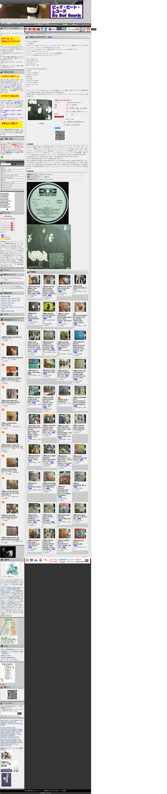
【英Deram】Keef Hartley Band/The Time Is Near (49, 315)
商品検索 (3, 162)
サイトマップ (85, 24)
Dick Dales (11, 723)
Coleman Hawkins (11, 730)
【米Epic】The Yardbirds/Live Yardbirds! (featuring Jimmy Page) (34, 518)
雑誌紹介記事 (8, 293)
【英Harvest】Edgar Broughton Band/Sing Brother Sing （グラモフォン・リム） (49, 459)
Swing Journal (7, 305)
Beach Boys (5, 720)
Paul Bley (4, 739)
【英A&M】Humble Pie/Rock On (11, 337)
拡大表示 (41, 123)
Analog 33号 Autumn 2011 (11, 300)
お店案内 (63, 790)
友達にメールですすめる (73, 124)
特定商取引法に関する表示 (51, 790)
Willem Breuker (11, 742)
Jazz (3, 168)
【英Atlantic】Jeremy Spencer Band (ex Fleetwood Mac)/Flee (48, 518)
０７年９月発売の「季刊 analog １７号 (12, 591)
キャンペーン (8, 283)
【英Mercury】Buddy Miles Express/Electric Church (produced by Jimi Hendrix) (79, 401)
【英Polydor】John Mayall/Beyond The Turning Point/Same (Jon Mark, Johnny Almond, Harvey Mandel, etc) (34, 431)
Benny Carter (10, 732)
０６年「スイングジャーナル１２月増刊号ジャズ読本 (12, 596)
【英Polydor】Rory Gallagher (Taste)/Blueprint (64, 516)
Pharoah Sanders (12, 740)
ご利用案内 (65, 24)
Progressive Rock (8, 182)
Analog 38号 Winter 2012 (11, 298)
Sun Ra (8, 745)
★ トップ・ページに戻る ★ (10, 659)
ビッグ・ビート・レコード (15, 19)
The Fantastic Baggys (11, 721)
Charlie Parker (6, 727)
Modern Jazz (6, 170)
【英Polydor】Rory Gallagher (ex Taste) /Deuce (34, 457)
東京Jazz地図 (6, 296)
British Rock (7, 187)
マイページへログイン (52, 24)
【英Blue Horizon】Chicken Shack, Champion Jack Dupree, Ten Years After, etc (49, 429)
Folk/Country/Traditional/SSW (13, 189)
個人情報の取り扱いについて (33, 790)
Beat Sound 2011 (8, 311)
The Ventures (14, 720)
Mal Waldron (12, 739)
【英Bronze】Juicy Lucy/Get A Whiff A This (80, 516)
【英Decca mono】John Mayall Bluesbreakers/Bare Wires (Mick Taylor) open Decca (65, 317)
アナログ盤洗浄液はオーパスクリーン (12, 649)
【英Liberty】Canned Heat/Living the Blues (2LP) (64, 288)
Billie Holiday (13, 737)
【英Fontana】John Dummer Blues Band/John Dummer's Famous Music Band (34, 290)
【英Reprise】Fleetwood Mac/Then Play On (80, 457)
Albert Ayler (9, 744)
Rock (3, 180)
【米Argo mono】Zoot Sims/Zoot (12, 357)
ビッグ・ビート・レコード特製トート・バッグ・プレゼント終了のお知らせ (12, 287)
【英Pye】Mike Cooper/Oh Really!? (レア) (80, 287)
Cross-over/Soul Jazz (10, 175)
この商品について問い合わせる (75, 121)
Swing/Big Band (7, 177)
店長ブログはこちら (6, 615)
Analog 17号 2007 (8, 302)
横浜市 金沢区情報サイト (9, 657)
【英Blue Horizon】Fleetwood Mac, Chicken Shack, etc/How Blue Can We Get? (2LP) (79, 374)
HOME (26, 33)
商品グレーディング (9, 274)
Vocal (4, 173)
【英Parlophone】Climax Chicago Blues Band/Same (79, 427)
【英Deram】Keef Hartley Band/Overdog (78, 542)
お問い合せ (75, 24)
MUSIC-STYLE (6, 655)
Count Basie (12, 729)
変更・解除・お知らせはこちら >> (11, 716)
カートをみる (38, 24)
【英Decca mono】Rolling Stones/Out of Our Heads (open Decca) (10, 493)
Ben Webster (12, 734)
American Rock (7, 185)
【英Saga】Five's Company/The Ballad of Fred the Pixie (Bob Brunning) (48, 345)
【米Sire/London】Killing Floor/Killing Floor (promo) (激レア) (64, 544)
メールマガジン (8, 703)
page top (85, 556)
